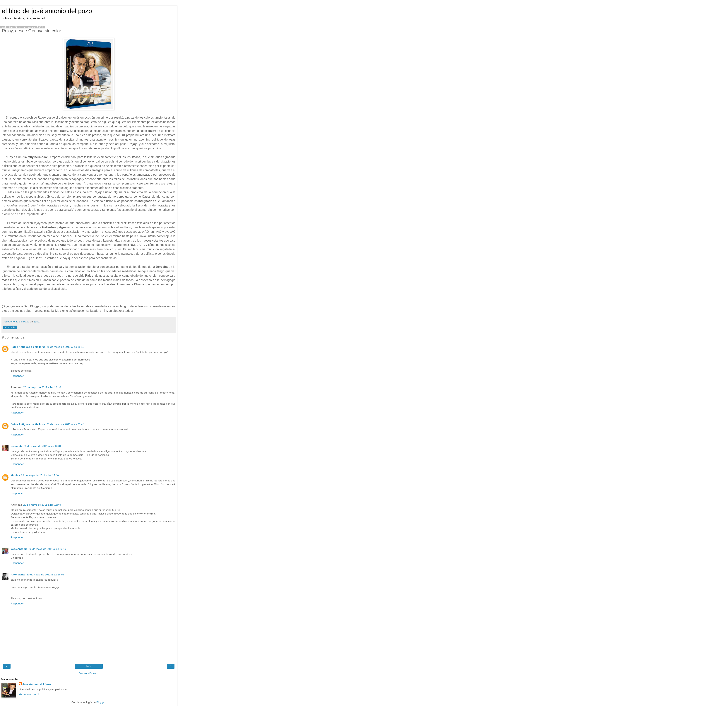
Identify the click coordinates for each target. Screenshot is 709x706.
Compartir (10, 327)
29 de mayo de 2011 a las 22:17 (47, 548)
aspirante (17, 446)
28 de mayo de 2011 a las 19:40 (42, 387)
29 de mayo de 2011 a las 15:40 (40, 475)
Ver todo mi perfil (29, 694)
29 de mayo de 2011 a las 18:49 (42, 504)
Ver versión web (88, 673)
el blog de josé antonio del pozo (47, 10)
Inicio (88, 666)
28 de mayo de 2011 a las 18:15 (65, 346)
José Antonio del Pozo (37, 684)
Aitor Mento (18, 574)
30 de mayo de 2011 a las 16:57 (45, 574)
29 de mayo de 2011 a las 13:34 (42, 446)
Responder (17, 375)
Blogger (100, 702)
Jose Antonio (19, 548)
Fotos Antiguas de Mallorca (28, 346)
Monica (15, 475)
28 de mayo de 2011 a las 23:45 (65, 424)
